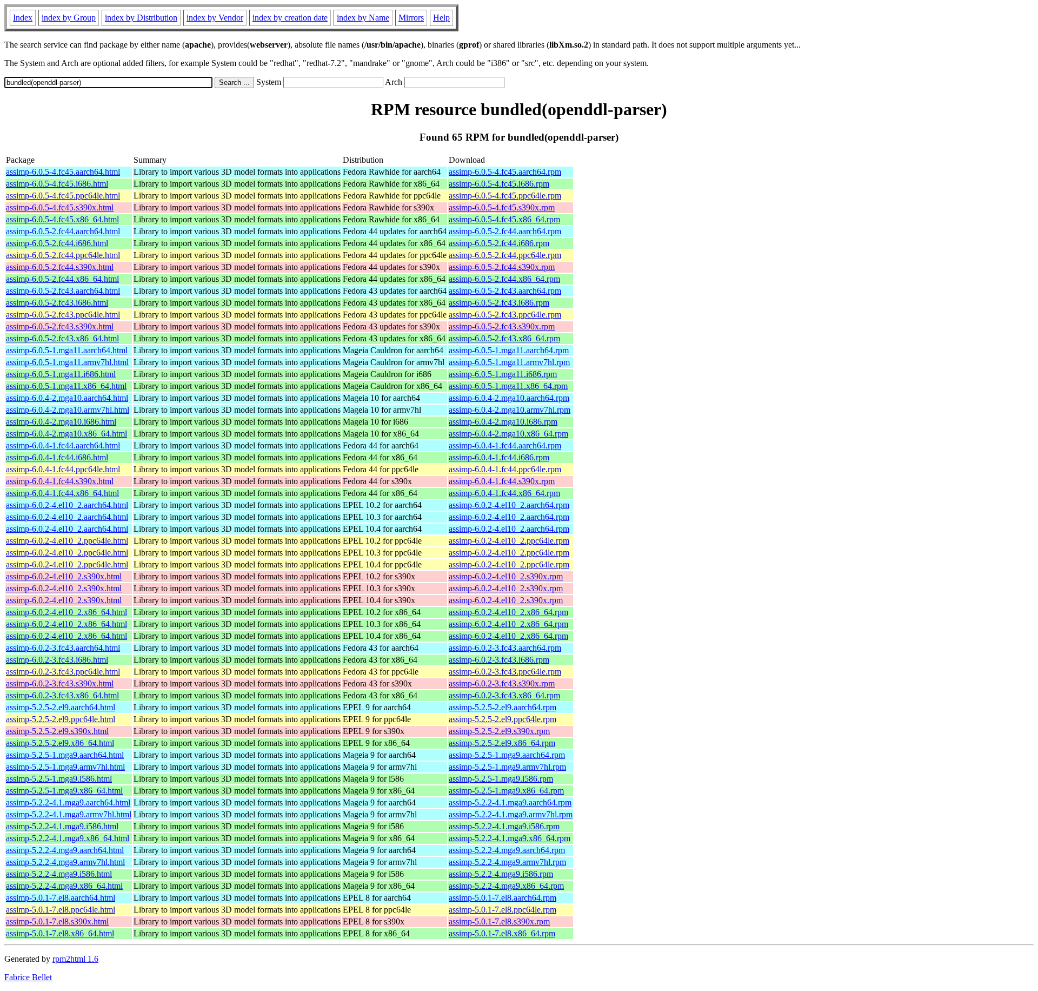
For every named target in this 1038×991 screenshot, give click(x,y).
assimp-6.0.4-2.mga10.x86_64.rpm (508, 433)
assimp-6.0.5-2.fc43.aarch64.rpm (505, 290)
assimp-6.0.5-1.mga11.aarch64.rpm (509, 350)
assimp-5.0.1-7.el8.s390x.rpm (499, 921)
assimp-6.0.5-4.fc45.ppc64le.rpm (505, 195)
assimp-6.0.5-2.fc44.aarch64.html (63, 231)
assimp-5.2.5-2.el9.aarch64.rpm (502, 707)
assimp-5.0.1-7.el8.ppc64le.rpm (502, 909)
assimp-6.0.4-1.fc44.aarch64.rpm (505, 445)
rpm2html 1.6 (75, 958)
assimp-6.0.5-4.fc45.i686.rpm (499, 183)
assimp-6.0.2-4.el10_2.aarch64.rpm (509, 505)
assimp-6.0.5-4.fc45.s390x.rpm (502, 207)
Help (441, 17)
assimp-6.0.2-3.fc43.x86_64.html (62, 695)
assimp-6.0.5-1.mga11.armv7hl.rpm (509, 362)
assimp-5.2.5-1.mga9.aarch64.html (65, 754)
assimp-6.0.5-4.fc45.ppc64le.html (63, 195)
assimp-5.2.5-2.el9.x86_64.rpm (502, 743)
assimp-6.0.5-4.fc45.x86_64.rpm (504, 219)
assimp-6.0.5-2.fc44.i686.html (57, 243)
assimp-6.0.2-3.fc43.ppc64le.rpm (505, 671)
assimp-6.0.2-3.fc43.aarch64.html (63, 647)
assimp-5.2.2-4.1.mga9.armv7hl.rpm (511, 814)
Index (22, 17)
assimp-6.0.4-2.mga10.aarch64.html (67, 397)
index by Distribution (141, 17)
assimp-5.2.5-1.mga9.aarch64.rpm (507, 754)
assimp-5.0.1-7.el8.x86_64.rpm (502, 933)
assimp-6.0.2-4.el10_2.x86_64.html (66, 612)
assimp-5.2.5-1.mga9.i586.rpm (501, 778)
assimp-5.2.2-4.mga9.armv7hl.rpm (507, 862)
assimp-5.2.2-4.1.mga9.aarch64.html (68, 802)
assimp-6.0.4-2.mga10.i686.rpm (503, 421)
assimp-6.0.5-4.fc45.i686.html (57, 183)
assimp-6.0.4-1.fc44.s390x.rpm (502, 481)
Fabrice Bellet (28, 977)
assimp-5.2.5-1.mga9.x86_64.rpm (506, 790)
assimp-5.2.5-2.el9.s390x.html (57, 731)
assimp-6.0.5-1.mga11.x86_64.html (66, 386)
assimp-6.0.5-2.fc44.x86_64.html (62, 278)
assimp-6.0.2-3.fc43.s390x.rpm (502, 683)
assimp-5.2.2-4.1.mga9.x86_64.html (67, 838)
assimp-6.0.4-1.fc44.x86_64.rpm (504, 493)
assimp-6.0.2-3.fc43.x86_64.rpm (504, 695)
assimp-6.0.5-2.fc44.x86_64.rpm (504, 278)
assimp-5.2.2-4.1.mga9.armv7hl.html (68, 814)
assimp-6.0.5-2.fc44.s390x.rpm (502, 267)
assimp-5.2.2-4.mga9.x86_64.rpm (506, 885)
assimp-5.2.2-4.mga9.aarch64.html (65, 850)
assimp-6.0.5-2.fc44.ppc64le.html (63, 255)
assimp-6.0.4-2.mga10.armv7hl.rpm (509, 409)
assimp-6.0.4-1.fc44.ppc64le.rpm (505, 469)
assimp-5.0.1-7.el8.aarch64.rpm (502, 897)
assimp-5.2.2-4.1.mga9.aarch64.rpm (510, 802)
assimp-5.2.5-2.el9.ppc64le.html (60, 719)
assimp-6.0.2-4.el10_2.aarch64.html (67, 505)
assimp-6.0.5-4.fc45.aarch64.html (63, 171)
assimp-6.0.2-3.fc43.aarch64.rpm (505, 647)
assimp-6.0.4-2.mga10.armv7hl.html (67, 409)
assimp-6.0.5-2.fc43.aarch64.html (63, 290)
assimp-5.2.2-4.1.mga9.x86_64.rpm (509, 838)
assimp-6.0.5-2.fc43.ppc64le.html (63, 314)
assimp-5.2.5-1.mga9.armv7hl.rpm (507, 766)
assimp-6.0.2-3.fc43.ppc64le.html (63, 671)
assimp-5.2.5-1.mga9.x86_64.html (64, 790)
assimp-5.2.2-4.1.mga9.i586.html (62, 826)
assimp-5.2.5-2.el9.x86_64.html (60, 743)
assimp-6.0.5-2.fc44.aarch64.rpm (505, 231)
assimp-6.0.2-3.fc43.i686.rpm (499, 659)
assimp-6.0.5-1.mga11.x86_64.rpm (508, 386)
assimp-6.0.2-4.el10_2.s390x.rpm (506, 576)
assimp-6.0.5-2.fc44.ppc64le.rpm (505, 255)
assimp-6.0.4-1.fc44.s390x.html (60, 481)
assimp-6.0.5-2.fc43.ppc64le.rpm (505, 314)
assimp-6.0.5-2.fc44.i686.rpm (499, 243)
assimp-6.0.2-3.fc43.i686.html (57, 659)
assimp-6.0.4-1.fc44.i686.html (57, 457)
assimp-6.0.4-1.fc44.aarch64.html (63, 445)
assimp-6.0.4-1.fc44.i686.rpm (499, 457)
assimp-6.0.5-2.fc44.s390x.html (60, 267)
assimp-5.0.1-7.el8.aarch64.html (60, 897)
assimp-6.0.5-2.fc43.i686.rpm (499, 302)
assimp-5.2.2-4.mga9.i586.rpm (501, 873)
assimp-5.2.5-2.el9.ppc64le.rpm (502, 719)
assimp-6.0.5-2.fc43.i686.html (57, 302)
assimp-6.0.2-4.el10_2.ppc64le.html (67, 540)
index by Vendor (215, 17)
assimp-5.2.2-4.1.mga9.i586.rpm (504, 826)
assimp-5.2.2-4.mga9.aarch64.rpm (507, 850)
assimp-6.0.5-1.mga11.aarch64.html (67, 350)
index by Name (363, 17)
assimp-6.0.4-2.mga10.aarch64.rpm (509, 397)
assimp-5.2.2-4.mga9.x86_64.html (64, 885)
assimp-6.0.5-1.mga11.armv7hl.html (67, 362)
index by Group (69, 17)
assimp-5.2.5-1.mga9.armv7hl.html (65, 766)
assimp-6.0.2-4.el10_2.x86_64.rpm (508, 612)
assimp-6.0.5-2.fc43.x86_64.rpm (504, 338)
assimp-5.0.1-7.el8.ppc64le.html (60, 909)
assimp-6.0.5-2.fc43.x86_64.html (62, 338)
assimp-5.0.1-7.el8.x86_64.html (60, 933)
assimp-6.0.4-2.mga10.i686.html (61, 421)
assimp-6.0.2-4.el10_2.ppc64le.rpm (509, 540)
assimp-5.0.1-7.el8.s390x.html (57, 921)
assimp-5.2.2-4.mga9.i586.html (59, 873)
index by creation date (290, 17)
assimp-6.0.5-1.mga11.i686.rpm (503, 374)
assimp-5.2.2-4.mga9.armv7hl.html (65, 862)
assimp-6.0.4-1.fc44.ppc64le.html (63, 469)
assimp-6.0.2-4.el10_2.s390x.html (64, 576)
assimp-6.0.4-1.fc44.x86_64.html (62, 493)
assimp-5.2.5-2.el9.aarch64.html (60, 707)
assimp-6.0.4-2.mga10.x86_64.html (66, 433)
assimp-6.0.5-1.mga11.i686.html (61, 374)
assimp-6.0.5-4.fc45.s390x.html (60, 207)
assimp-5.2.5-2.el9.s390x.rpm (499, 731)
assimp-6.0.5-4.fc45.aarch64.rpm (505, 171)
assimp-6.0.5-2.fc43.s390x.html (60, 326)
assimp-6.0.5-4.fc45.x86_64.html (62, 219)
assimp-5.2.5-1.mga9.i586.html (59, 778)
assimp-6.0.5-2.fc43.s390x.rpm (502, 326)
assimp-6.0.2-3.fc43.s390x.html (60, 683)
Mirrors (411, 17)
